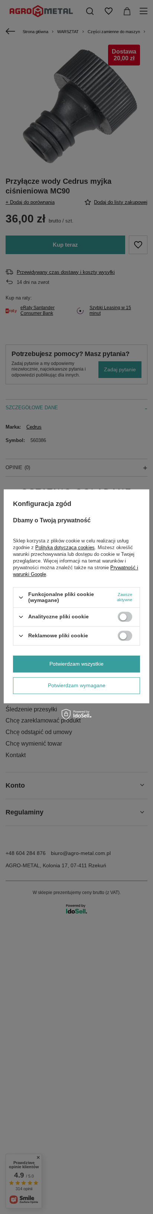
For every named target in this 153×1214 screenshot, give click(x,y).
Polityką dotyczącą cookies (65, 548)
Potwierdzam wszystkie (76, 664)
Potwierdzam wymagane (76, 685)
